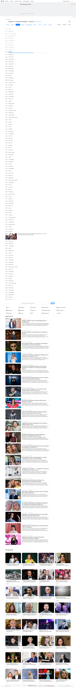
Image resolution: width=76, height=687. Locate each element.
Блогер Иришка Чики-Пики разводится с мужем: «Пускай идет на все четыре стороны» (34, 458)
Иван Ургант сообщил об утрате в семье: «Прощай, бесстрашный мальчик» (35, 492)
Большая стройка (12, 217)
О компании (5, 686)
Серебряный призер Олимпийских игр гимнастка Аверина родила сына (34, 424)
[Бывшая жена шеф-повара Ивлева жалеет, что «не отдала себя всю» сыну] (63, 660)
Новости (10, 29)
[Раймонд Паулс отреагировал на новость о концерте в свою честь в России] (29, 610)
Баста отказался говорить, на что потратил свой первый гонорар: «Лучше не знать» (34, 389)
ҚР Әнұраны (11, 84)
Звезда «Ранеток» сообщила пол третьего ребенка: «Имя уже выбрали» (35, 526)
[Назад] (72, 4)
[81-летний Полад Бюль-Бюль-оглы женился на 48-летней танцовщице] (46, 593)
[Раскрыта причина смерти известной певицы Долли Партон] (46, 676)
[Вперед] (74, 4)
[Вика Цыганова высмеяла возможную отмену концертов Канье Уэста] (29, 676)
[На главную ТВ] (3, 1)
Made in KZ (11, 89)
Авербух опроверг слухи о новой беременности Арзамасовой (34, 321)
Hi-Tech (10, 87)
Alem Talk (10, 135)
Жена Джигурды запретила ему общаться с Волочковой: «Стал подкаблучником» (33, 480)
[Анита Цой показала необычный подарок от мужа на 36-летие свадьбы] (13, 676)
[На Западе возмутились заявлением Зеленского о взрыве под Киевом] (46, 610)
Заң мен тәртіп (11, 40)
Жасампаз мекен (12, 224)
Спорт (69, 24)
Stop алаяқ (11, 42)
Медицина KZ (11, 31)
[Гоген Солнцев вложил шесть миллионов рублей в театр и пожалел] (46, 660)
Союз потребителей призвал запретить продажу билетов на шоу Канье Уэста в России (34, 412)
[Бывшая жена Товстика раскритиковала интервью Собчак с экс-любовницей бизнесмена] (63, 643)
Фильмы (59, 24)
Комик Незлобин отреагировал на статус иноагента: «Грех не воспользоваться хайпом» (35, 378)
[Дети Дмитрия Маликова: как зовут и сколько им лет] (46, 643)
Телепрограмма (8, 19)
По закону (10, 124)
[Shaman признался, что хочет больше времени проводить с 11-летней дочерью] (13, 593)
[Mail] (1, 1)
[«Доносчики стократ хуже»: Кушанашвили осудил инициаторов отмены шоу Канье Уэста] (29, 627)
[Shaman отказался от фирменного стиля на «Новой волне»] (46, 627)
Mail (1, 686)
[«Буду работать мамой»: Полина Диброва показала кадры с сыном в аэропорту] (13, 610)
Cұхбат (10, 156)
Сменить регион (38, 21)
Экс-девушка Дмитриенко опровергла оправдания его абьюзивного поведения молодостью (35, 503)
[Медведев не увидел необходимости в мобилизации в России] (29, 660)
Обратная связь (71, 686)
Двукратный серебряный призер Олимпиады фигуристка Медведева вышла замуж (33, 435)
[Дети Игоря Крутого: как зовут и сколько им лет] (13, 627)
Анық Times (11, 98)
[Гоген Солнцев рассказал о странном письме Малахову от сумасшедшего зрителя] (13, 660)
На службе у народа (12, 33)
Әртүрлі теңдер (11, 103)
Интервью (10, 145)
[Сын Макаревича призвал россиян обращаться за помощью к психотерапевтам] (46, 577)
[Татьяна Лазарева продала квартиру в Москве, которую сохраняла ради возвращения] (29, 643)
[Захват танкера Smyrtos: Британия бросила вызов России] (63, 593)
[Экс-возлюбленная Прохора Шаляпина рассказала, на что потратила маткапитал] (29, 560)
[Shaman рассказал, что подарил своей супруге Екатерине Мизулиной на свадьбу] (63, 610)
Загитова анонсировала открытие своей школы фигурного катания (34, 401)
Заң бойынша (11, 161)
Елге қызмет (11, 49)
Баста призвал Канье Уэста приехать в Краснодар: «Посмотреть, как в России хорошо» (35, 344)
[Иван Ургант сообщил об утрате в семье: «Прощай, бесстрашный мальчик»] (63, 627)
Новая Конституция (12, 110)
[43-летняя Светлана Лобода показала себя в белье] (63, 676)
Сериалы (64, 24)
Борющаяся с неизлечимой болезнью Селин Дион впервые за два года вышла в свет (35, 515)
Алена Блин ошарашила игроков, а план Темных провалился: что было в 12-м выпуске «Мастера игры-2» (34, 368)
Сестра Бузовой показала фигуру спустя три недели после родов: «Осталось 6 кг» (35, 446)
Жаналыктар (11, 38)
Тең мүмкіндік (11, 47)
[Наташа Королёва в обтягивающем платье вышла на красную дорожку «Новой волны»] (63, 560)
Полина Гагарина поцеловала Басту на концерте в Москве (35, 332)
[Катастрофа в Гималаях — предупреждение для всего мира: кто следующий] (13, 577)
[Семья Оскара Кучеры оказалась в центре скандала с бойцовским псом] (29, 577)
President (10, 231)
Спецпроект (11, 105)
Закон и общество (12, 35)
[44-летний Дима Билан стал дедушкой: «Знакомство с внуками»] (29, 593)
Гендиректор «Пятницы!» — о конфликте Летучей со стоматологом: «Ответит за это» (35, 469)
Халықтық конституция (13, 117)
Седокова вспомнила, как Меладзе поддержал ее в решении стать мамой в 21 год (35, 355)
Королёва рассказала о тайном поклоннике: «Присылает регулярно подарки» (33, 537)
